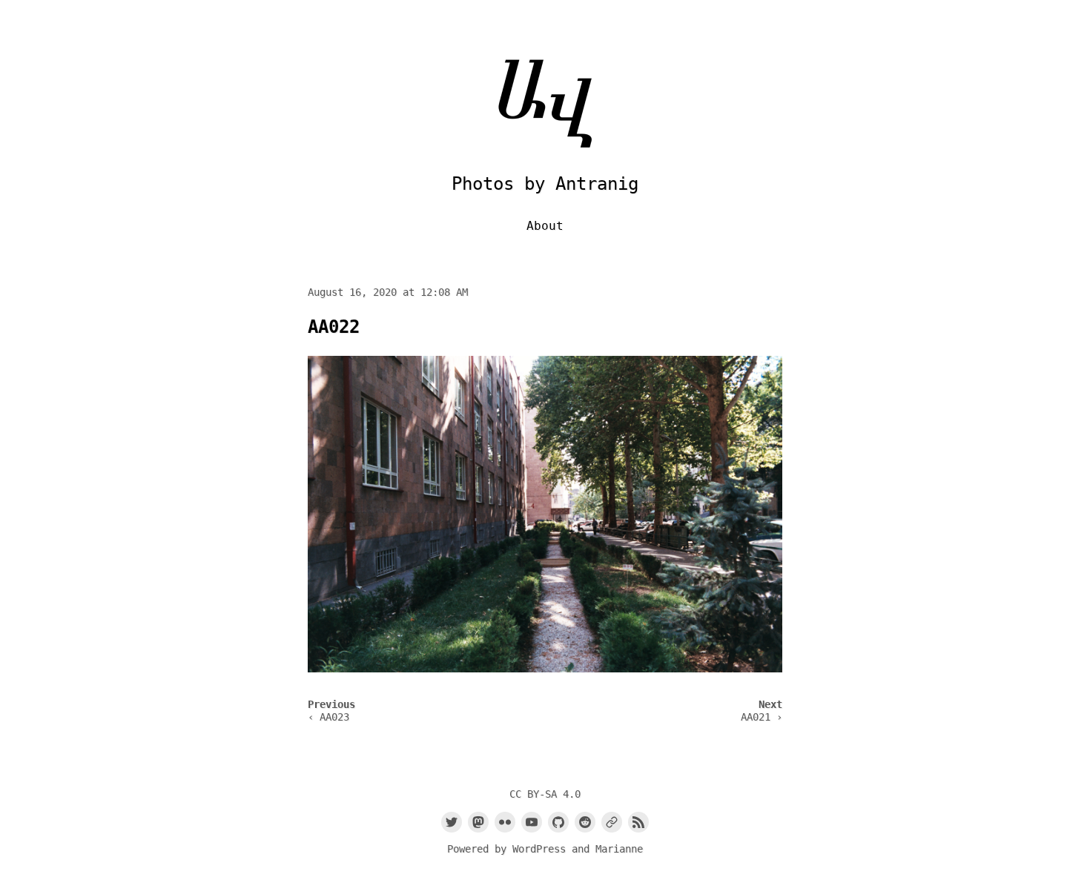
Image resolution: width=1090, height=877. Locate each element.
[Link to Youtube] (531, 822)
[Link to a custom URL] (611, 822)
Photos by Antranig (545, 183)
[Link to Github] (558, 822)
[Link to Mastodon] (478, 822)
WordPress (539, 849)
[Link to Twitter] (451, 822)
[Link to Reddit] (585, 822)
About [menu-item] (545, 226)
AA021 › (761, 717)
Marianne (619, 849)
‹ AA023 (328, 717)
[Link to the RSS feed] (638, 822)
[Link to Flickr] (505, 822)
